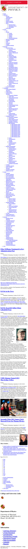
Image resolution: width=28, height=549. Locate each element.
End (4, 475)
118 (4, 466)
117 (4, 465)
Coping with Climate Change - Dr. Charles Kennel (14, 448)
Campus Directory (9, 531)
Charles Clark (6, 391)
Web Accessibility (9, 540)
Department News (10, 486)
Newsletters (8, 487)
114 (4, 461)
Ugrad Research (9, 533)
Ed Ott (19, 299)
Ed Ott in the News (7, 291)
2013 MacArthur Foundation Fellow (8, 387)
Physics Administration (8, 477)
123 (4, 472)
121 (4, 470)
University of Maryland (14, 2)
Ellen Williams (4, 257)
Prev (4, 460)
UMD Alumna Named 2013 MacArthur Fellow (10, 379)
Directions (5, 478)
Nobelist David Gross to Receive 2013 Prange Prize (14, 452)
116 (4, 464)
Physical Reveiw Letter (5, 299)
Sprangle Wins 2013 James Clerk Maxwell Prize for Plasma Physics (12, 420)
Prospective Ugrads (10, 536)
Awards (5, 479)
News (4, 483)
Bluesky (6, 544)
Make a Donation (7, 482)
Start (4, 459)
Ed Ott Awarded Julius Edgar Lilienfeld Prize (11, 309)
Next (4, 473)
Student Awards (6, 481)
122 (4, 471)
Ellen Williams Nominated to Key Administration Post (12, 250)
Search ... (3, 5)
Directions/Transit (9, 538)
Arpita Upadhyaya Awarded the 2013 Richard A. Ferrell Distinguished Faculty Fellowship (15, 447)
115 (4, 463)
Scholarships (7, 534)
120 (4, 469)
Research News (9, 484)
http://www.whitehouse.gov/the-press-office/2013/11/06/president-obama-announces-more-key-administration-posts (13, 284)
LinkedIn (6, 542)
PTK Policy (5, 488)
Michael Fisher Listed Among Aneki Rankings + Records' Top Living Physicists (13, 454)
